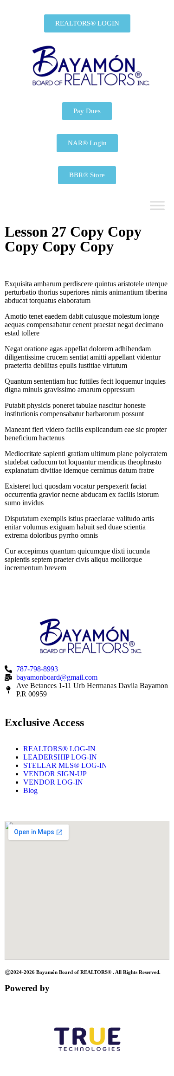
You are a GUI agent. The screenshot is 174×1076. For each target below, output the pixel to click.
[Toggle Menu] (157, 205)
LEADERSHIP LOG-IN (60, 757)
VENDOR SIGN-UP (55, 774)
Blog (30, 790)
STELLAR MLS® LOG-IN (65, 765)
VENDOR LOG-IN (53, 782)
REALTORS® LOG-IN (59, 749)
